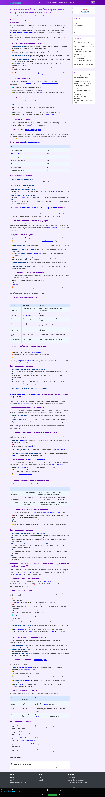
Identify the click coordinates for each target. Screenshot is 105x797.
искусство (26, 255)
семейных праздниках (30, 142)
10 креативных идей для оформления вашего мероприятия (84, 57)
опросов (30, 631)
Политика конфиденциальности (18, 782)
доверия (22, 440)
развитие (28, 83)
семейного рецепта (33, 130)
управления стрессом (25, 474)
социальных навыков (26, 667)
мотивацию (46, 704)
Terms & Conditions (14, 784)
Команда (60, 2)
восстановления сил (26, 476)
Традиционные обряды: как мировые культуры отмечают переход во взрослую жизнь (84, 47)
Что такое (14, 394)
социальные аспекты (36, 459)
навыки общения (31, 669)
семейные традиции (16, 32)
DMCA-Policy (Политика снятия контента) (78, 779)
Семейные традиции (15, 213)
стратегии (45, 629)
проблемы (15, 284)
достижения (65, 283)
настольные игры (54, 631)
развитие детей (40, 660)
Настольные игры (16, 153)
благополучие (28, 680)
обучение (65, 733)
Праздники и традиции (49, 15)
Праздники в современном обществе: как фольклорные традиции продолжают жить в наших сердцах (84, 42)
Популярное (47, 2)
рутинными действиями (52, 227)
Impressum (70, 785)
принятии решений (37, 352)
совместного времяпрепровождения (25, 740)
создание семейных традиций (26, 360)
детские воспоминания (38, 427)
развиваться (34, 512)
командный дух (49, 114)
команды (30, 446)
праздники (22, 51)
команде (21, 684)
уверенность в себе (40, 716)
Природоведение (78, 32)
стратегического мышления (50, 83)
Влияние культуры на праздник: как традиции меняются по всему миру (83, 64)
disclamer (12, 785)
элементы (41, 92)
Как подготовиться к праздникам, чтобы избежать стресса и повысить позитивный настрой (83, 53)
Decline (43, 794)
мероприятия (17, 574)
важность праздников (47, 207)
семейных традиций (34, 57)
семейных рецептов (25, 164)
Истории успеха (78, 27)
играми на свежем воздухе (37, 105)
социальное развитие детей (57, 663)
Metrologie (15, 2)
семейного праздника (46, 34)
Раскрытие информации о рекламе (77, 780)
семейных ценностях (51, 224)
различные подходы (27, 572)
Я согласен (52, 794)
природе (34, 100)
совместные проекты (36, 253)
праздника (49, 133)
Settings (61, 794)
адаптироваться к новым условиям (49, 512)
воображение (44, 612)
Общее (75, 20)
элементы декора (52, 191)
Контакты (71, 2)
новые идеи (21, 197)
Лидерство (76, 23)
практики (15, 425)
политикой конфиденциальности (10, 791)
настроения (21, 633)
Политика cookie (72, 777)
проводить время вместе (31, 32)
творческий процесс (36, 386)
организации (65, 751)
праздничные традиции (28, 394)
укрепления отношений (24, 403)
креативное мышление (18, 678)
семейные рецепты (47, 241)
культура (23, 467)
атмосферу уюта (47, 602)
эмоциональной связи (27, 672)
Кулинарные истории (79, 29)
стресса (24, 682)
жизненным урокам (57, 464)
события (12, 125)
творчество (40, 676)
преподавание (34, 125)
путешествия (26, 315)
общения (14, 455)
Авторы (54, 2)
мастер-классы (25, 599)
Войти (93, 2)
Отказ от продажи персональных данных (78, 782)
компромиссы (53, 520)
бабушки (12, 134)
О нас (66, 2)
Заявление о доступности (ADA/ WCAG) (77, 784)
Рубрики (40, 2)
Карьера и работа (78, 25)
